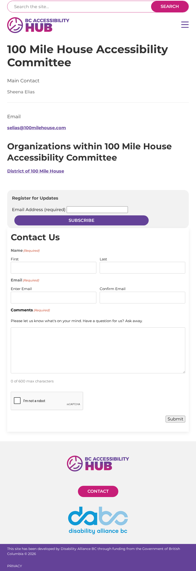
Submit (175, 419)
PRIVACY (14, 566)
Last (103, 259)
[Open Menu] (185, 25)
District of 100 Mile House (35, 171)
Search (170, 6)
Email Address (38, 209)
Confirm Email (112, 288)
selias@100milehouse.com (36, 127)
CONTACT (98, 491)
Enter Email (21, 288)
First (15, 259)
